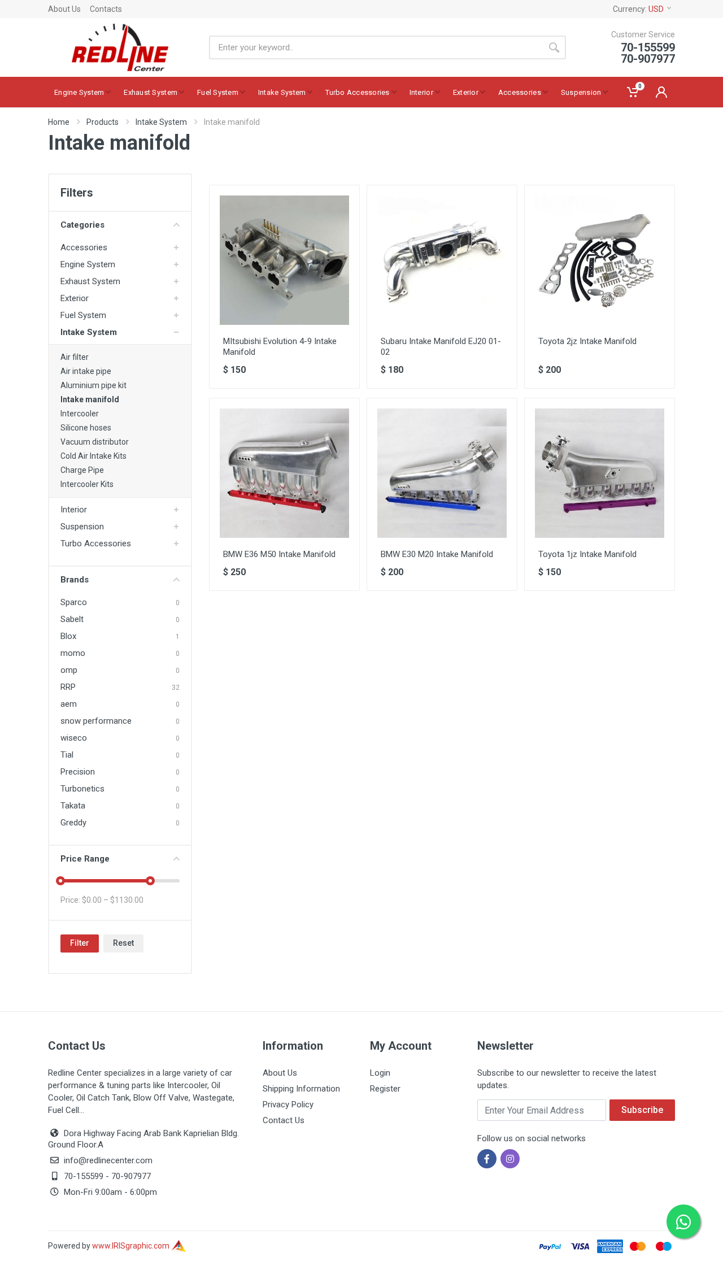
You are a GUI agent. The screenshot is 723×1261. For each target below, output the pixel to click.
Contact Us (283, 1120)
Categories (82, 225)
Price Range (85, 859)
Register (385, 1089)
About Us (64, 9)
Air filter (74, 357)
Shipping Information (301, 1089)
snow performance (96, 721)
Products (102, 122)
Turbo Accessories (95, 543)
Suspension (82, 526)
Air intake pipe (85, 371)
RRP (68, 687)
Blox (68, 636)
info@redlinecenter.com (108, 1160)
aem (68, 704)
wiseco (73, 738)
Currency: (638, 9)
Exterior (74, 298)
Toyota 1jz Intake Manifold (587, 554)
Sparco (73, 602)
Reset (123, 942)
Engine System (87, 264)
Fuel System (83, 315)
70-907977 (131, 1176)
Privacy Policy (288, 1104)
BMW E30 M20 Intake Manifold (437, 554)
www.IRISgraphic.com (131, 1245)
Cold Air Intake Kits (93, 455)
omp (68, 670)
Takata (72, 806)
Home (58, 122)
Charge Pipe (82, 470)
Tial (66, 755)
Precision (77, 772)
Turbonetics (82, 789)
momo (72, 653)
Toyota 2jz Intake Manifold (587, 341)
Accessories (83, 247)
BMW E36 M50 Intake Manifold (279, 554)
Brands (74, 580)
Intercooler (79, 413)
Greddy (73, 823)
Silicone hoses (85, 427)
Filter (79, 942)
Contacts (106, 9)
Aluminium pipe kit (93, 385)
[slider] (60, 880)
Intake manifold (89, 399)
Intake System (161, 122)
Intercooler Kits (87, 484)
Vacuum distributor (94, 441)
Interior (73, 510)
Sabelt (72, 619)
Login (380, 1073)
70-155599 (83, 1176)
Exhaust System (90, 281)
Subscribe (642, 1110)
